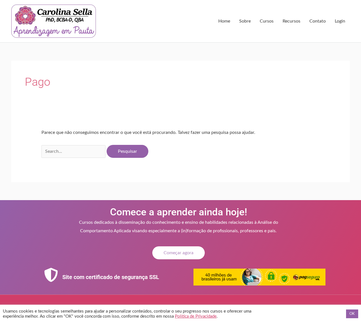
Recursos (291, 21)
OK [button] (352, 314)
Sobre (245, 21)
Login (340, 21)
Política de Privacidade (196, 316)
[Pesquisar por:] (74, 151)
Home (224, 21)
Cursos (267, 21)
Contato (317, 21)
